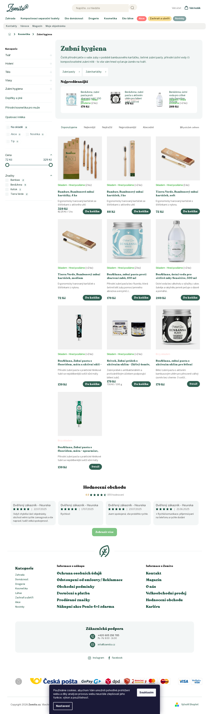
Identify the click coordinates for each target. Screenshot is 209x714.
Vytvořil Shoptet (190, 704)
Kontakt (153, 573)
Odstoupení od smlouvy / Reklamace (90, 579)
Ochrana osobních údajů (79, 573)
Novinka (36, 134)
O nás (151, 586)
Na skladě (19, 127)
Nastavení (63, 706)
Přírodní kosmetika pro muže (22, 107)
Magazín (37, 26)
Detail (193, 383)
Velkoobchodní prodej (166, 593)
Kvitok (16, 189)
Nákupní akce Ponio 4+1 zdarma (85, 606)
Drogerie (20, 584)
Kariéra (153, 606)
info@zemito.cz (106, 644)
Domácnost (21, 579)
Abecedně (148, 127)
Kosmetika (21, 588)
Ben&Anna (18, 184)
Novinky (19, 606)
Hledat (133, 7)
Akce (15, 134)
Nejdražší (107, 127)
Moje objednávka (55, 26)
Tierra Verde (19, 194)
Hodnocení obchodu (104, 487)
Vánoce (24, 26)
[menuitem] (10, 18)
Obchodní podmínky (76, 586)
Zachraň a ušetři (24, 597)
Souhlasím (146, 692)
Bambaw (17, 180)
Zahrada (19, 574)
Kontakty (11, 26)
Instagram (98, 657)
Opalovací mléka (15, 117)
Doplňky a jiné (13, 98)
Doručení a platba (73, 593)
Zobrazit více (104, 532)
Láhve (18, 593)
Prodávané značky (73, 600)
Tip (14, 141)
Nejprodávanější (127, 127)
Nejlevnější (89, 127)
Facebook (117, 657)
